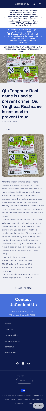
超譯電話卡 (12, 395)
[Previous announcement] (4, 18)
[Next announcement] (41, 18)
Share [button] (7, 129)
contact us (9, 347)
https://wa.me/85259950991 (22, 278)
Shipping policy (38, 399)
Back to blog (25, 288)
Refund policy (39, 395)
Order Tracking (11, 335)
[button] (5, 4)
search (8, 324)
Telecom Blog (11, 353)
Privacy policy (10, 399)
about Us (9, 329)
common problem (12, 341)
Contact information (24, 403)
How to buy (7, 271)
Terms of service (24, 399)
